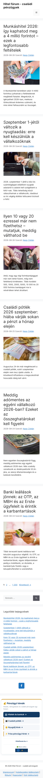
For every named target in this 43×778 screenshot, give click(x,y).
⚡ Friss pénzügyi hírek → (17, 734)
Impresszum (8, 772)
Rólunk (8, 775)
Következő (25, 585)
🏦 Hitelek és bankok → (16, 714)
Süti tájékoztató (31, 775)
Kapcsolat (17, 775)
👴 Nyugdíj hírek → (14, 727)
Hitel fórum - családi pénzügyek (17, 5)
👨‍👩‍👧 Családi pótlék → (14, 721)
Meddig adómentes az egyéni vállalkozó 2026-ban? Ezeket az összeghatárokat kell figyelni (20, 409)
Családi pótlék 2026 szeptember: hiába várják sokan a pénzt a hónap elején (21, 317)
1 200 (14, 585)
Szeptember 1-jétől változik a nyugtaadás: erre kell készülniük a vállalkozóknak (21, 132)
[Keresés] (36, 598)
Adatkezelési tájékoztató (27, 772)
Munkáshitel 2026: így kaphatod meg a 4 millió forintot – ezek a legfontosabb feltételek (21, 621)
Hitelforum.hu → (22, 741)
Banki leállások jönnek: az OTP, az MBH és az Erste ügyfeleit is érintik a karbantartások (20, 501)
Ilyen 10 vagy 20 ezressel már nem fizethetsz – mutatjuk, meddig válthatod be (19, 226)
